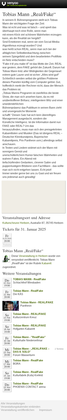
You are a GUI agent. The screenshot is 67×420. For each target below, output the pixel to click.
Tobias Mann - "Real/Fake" (29, 337)
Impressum (45, 410)
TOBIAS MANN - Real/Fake (29, 279)
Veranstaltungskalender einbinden (20, 406)
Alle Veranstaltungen (13, 403)
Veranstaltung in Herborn (33, 256)
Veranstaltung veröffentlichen (17, 410)
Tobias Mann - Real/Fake (28, 290)
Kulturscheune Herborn (15, 222)
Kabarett (46, 263)
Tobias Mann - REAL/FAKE (36, 302)
